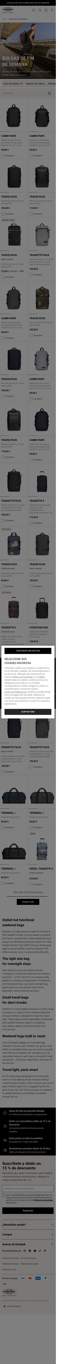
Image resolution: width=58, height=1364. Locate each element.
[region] (27, 682)
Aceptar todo (27, 712)
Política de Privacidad (22, 677)
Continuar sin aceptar (28, 651)
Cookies (41, 677)
